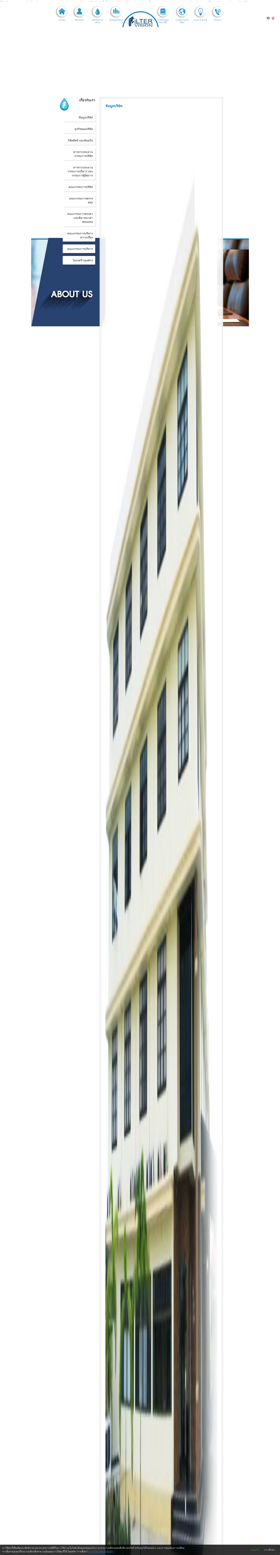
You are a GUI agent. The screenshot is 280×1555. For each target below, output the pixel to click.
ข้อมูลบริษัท (86, 117)
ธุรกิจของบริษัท (84, 129)
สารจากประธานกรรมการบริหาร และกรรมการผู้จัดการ (80, 171)
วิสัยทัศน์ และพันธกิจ (80, 140)
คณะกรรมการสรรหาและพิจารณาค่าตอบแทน (80, 218)
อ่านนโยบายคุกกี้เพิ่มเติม (100, 1551)
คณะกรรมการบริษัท (81, 187)
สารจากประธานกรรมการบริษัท (83, 154)
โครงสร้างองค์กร (83, 260)
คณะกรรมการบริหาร (80, 249)
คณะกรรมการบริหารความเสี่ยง (80, 235)
